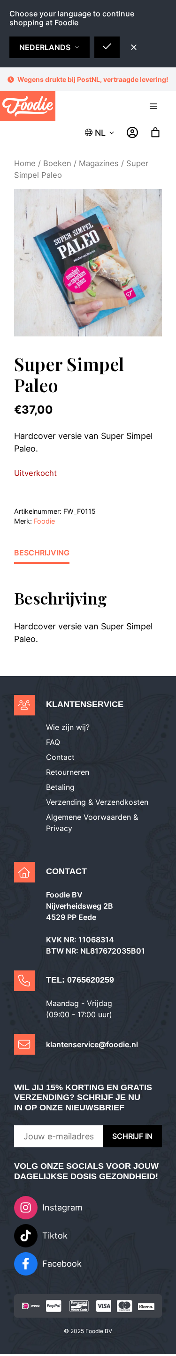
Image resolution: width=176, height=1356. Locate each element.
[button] (100, 132)
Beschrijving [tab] (41, 552)
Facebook (62, 1264)
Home (25, 163)
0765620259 (90, 979)
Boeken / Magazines (81, 163)
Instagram (62, 1207)
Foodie (44, 521)
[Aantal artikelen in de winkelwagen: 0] (155, 132)
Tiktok (55, 1235)
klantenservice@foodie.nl (92, 1044)
